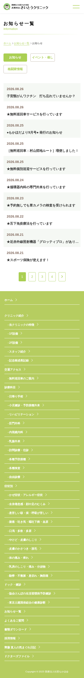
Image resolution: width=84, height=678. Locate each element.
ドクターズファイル (17, 656)
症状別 (8, 486)
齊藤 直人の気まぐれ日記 (20, 647)
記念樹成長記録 (19, 360)
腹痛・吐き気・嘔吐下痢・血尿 (28, 521)
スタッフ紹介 (17, 351)
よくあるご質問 (14, 620)
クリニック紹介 (14, 315)
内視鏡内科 (16, 432)
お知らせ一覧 (21, 43)
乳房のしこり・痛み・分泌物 (27, 566)
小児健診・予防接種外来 (24, 405)
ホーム (7, 43)
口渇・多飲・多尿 (20, 531)
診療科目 (10, 387)
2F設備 (13, 342)
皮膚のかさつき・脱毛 (23, 548)
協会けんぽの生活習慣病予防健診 (30, 593)
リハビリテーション (21, 414)
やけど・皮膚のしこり (23, 539)
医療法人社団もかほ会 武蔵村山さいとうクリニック (25, 6)
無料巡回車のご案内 (21, 378)
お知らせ (15, 57)
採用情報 (10, 638)
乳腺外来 (14, 441)
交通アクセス (12, 369)
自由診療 (14, 477)
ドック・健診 (12, 584)
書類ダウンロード (15, 629)
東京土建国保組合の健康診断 (27, 602)
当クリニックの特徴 (21, 324)
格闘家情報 (15, 69)
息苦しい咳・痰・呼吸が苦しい (28, 513)
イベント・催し (42, 57)
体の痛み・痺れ (19, 557)
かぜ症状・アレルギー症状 (26, 495)
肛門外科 (14, 423)
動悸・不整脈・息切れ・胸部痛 (28, 575)
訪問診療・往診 (19, 450)
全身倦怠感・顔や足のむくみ (27, 504)
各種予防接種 (17, 459)
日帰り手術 (16, 396)
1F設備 (13, 333)
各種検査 (14, 468)
